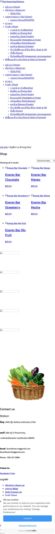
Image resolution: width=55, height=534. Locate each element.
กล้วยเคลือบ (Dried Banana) (22, 43)
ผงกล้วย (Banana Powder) (22, 46)
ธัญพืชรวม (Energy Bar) (21, 33)
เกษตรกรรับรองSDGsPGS (22, 20)
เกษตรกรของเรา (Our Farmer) (18, 17)
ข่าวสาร (8, 23)
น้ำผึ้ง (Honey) (16, 53)
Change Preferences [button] (27, 525)
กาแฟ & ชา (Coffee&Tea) (21, 30)
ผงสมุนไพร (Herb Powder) (22, 36)
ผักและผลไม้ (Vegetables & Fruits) (25, 40)
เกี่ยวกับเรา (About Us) (15, 10)
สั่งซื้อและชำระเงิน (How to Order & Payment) (25, 59)
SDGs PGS (15, 13)
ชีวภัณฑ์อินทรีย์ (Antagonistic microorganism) (30, 56)
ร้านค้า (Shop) (11, 27)
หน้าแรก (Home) (12, 7)
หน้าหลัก (4, 147)
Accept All (27, 518)
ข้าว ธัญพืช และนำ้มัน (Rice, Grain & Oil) (28, 50)
